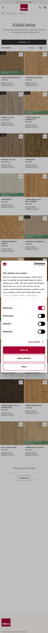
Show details (34, 342)
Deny (24, 367)
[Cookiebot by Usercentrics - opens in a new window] (34, 264)
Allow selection (24, 358)
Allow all (24, 350)
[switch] (41, 316)
